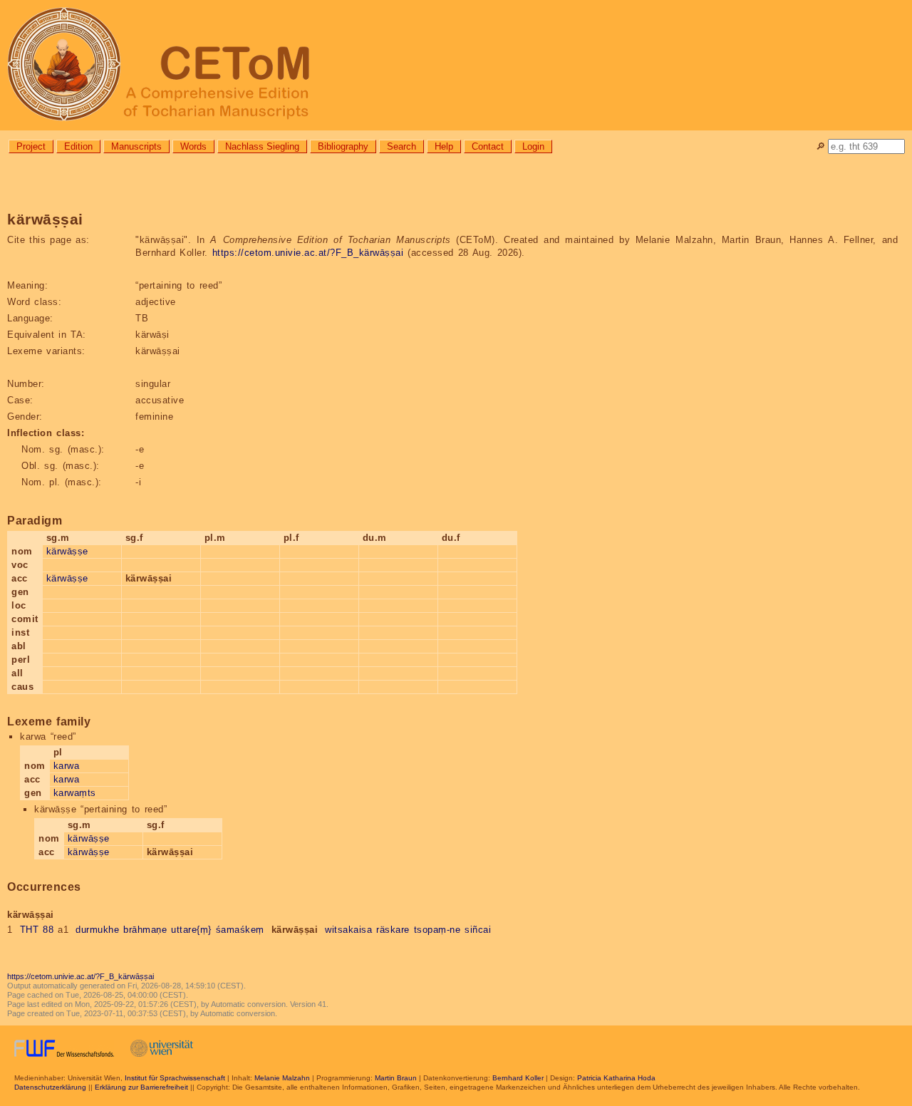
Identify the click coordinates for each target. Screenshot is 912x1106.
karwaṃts (74, 792)
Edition (78, 146)
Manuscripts (136, 146)
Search (401, 146)
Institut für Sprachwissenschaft (175, 1078)
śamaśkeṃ (240, 929)
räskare (393, 929)
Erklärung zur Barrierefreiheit (141, 1087)
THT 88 (37, 929)
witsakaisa (348, 929)
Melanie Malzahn (282, 1078)
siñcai (478, 929)
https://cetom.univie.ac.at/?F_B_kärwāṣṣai (308, 252)
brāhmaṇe (145, 929)
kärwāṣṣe (67, 551)
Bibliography (343, 146)
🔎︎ (820, 146)
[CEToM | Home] (456, 65)
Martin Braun (396, 1078)
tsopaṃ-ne (437, 929)
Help (444, 146)
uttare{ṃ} (191, 929)
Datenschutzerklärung (50, 1087)
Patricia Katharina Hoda (616, 1078)
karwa (66, 765)
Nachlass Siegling (262, 146)
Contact (488, 146)
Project (31, 146)
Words (193, 146)
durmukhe (97, 929)
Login (533, 146)
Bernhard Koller (518, 1078)
